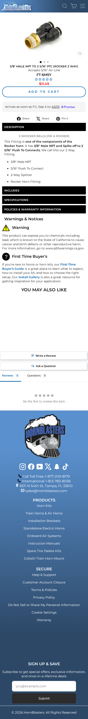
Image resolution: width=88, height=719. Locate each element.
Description (14, 127)
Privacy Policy (44, 597)
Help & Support (44, 575)
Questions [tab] (34, 375)
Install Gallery (29, 277)
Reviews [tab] (7, 375)
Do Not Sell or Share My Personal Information (44, 605)
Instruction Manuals (44, 543)
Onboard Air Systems (44, 536)
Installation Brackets (44, 521)
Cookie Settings (44, 612)
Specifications (16, 200)
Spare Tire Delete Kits (44, 551)
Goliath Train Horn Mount (44, 558)
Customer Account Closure (44, 582)
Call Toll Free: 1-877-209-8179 (46, 476)
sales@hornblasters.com (46, 491)
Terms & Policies (44, 590)
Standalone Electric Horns (44, 528)
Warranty (44, 620)
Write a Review (46, 356)
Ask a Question (46, 366)
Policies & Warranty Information (32, 209)
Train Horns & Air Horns (44, 513)
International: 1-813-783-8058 (46, 481)
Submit (44, 698)
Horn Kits (44, 506)
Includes (11, 190)
